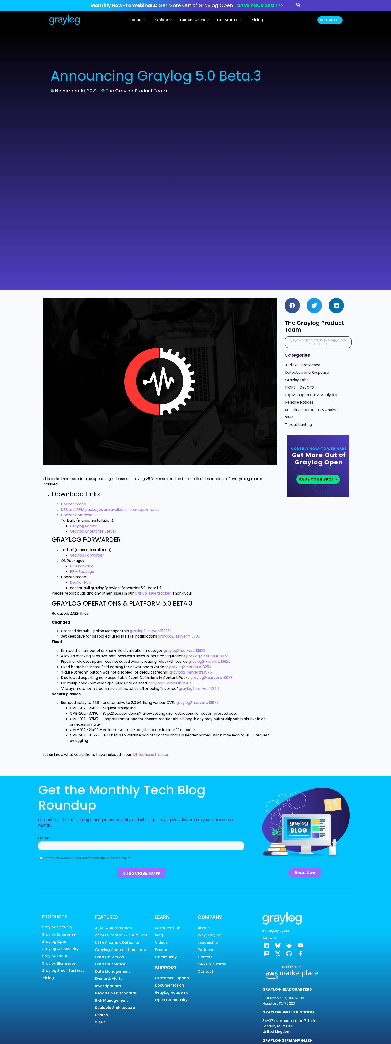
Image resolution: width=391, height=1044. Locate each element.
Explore (161, 19)
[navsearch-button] (298, 5)
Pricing (257, 19)
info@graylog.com (277, 930)
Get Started (228, 19)
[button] (292, 305)
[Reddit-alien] (289, 945)
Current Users (192, 19)
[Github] (289, 954)
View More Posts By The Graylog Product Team (318, 342)
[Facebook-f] (300, 954)
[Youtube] (300, 945)
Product (135, 19)
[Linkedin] (266, 945)
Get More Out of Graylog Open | (187, 5)
